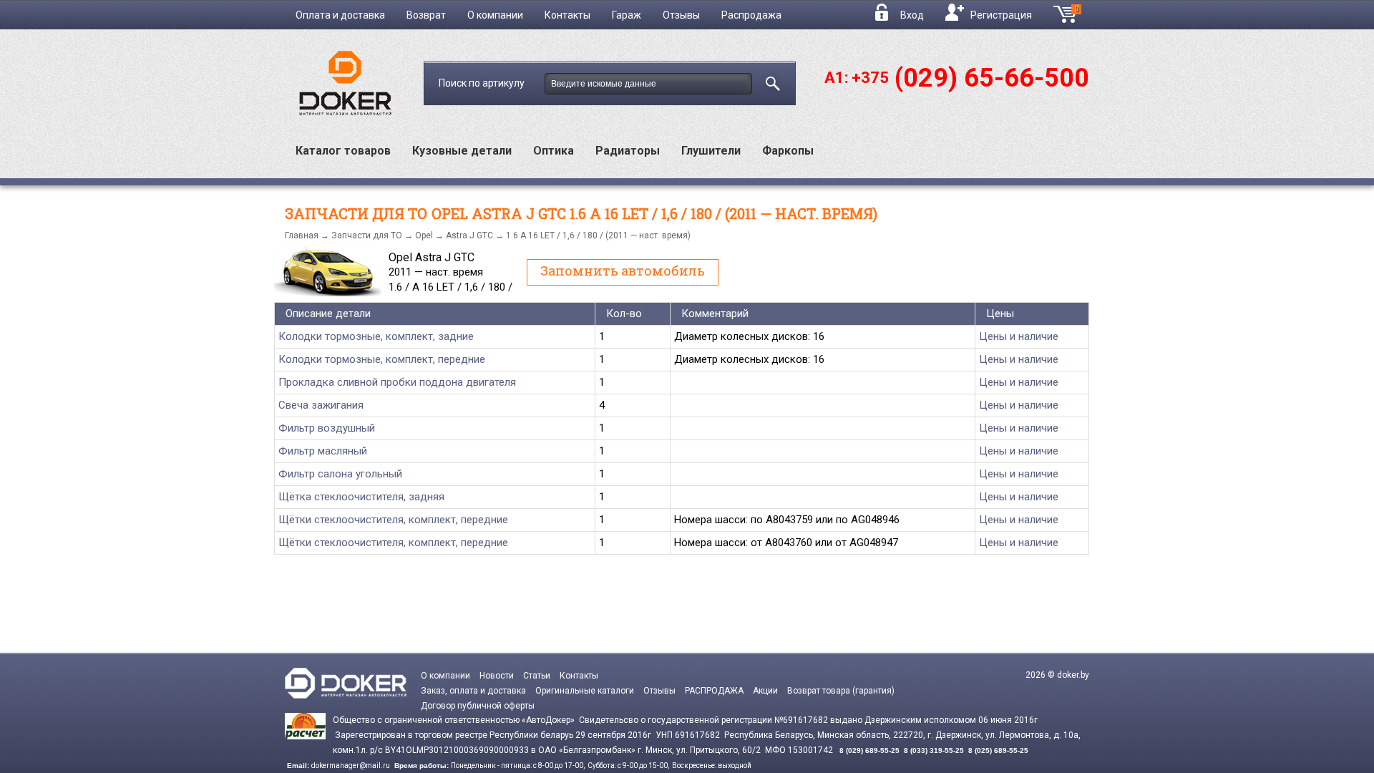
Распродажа (751, 15)
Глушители (711, 150)
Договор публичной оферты (478, 706)
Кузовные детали (462, 150)
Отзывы (681, 15)
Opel (424, 235)
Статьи (536, 676)
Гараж (626, 15)
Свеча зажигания (321, 405)
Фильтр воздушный (326, 428)
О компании (495, 15)
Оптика (553, 150)
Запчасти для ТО (366, 235)
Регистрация (1001, 15)
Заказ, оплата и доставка (473, 691)
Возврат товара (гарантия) (841, 691)
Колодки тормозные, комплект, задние (376, 336)
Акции (765, 691)
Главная (301, 235)
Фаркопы (788, 150)
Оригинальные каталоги (584, 691)
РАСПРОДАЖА (714, 691)
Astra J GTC (469, 235)
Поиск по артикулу (483, 83)
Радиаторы (627, 150)
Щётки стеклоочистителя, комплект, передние (393, 519)
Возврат (426, 15)
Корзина (1081, 13)
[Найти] (770, 81)
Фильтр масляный (322, 450)
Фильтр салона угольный (340, 473)
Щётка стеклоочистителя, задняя (361, 496)
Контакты (567, 15)
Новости (496, 676)
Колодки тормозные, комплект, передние (381, 359)
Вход (912, 15)
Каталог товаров (343, 150)
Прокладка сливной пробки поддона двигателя (397, 382)
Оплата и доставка (340, 15)
